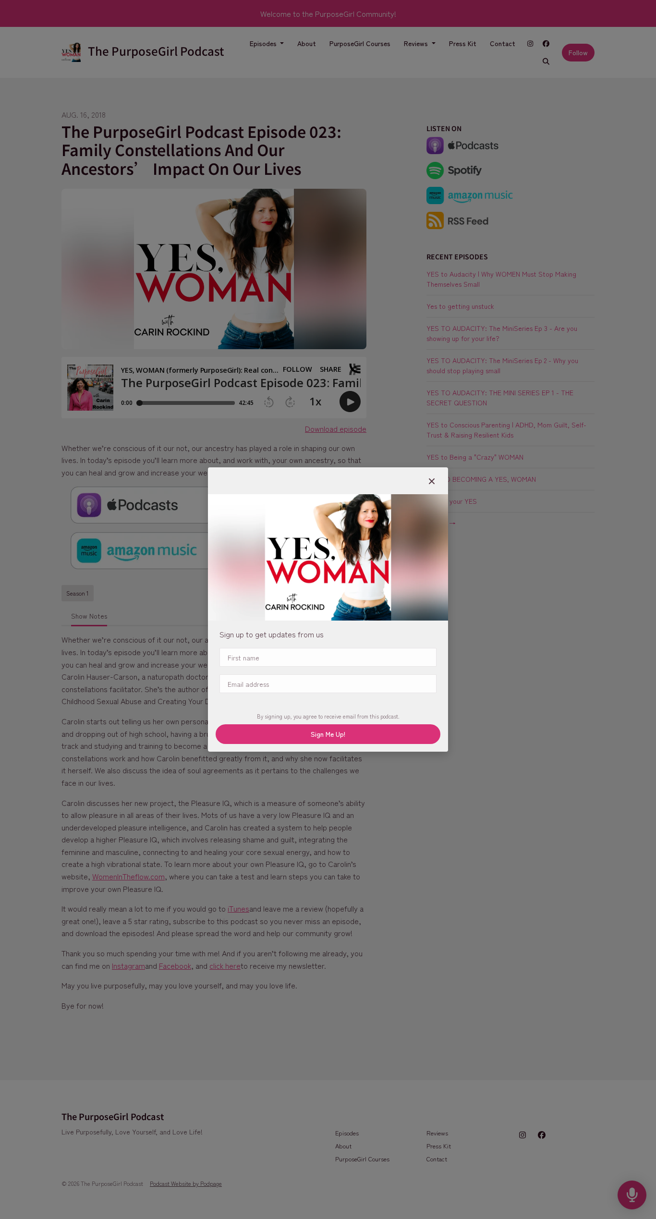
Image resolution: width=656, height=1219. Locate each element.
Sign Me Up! (328, 734)
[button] (432, 481)
